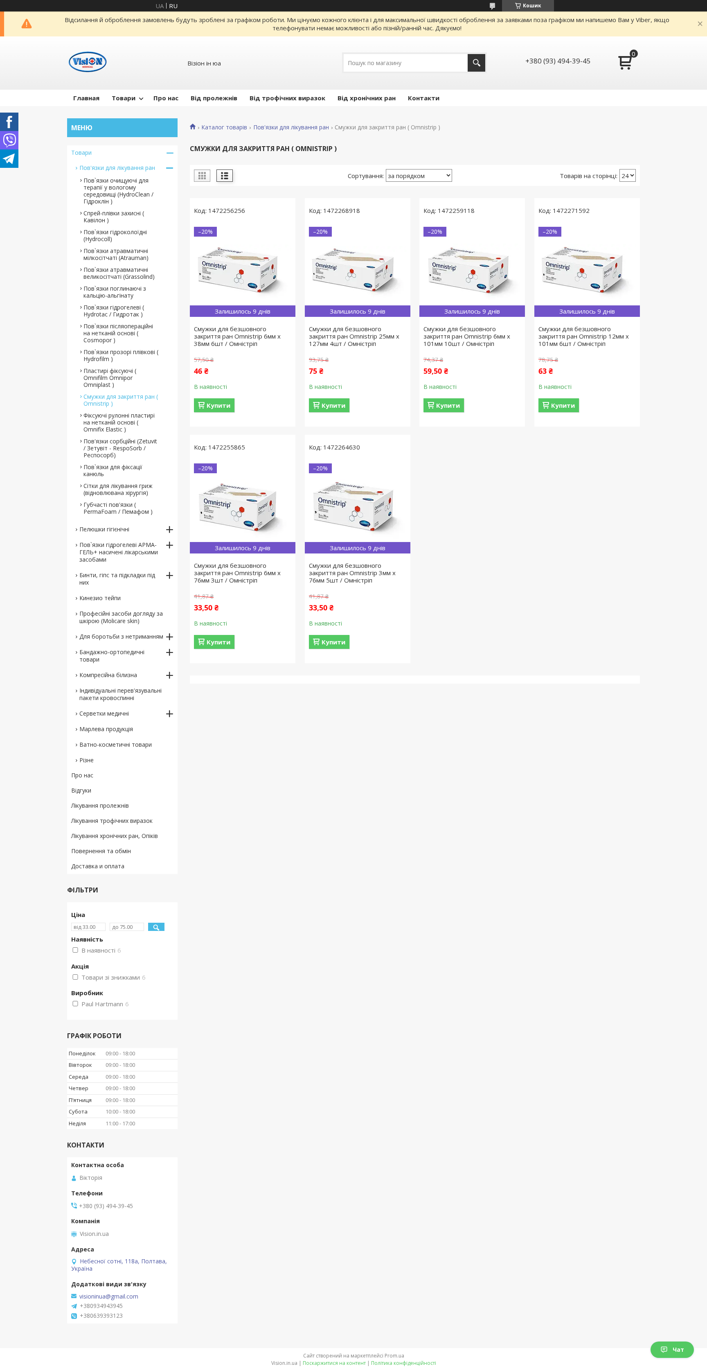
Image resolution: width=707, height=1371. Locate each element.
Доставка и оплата (97, 866)
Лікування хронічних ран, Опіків (114, 836)
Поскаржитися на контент (334, 1363)
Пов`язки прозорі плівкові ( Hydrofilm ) (120, 355)
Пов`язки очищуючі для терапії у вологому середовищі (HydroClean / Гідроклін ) (118, 190)
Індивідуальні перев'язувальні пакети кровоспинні (120, 694)
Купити (218, 405)
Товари (123, 98)
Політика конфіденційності (403, 1363)
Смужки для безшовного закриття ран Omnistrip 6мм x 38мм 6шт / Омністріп (237, 336)
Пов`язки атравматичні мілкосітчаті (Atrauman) (116, 254)
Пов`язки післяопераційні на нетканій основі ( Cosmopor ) (118, 333)
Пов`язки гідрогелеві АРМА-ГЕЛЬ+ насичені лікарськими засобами (118, 552)
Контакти (423, 98)
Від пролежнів (214, 98)
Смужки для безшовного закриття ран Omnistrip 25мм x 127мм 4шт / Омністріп (354, 336)
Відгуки (81, 790)
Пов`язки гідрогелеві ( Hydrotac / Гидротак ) (113, 310)
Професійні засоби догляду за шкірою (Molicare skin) (121, 617)
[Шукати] (476, 63)
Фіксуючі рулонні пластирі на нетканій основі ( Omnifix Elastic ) (119, 422)
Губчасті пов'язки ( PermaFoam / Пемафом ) (118, 508)
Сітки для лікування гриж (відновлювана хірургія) (118, 489)
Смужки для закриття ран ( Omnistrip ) (120, 400)
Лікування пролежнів (100, 805)
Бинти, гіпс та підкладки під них (117, 578)
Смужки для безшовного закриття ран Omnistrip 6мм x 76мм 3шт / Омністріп (237, 573)
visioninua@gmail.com (108, 1296)
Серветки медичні (104, 713)
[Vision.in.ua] (87, 63)
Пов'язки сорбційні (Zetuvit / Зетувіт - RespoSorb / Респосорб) (120, 448)
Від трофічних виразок (287, 98)
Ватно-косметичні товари (115, 744)
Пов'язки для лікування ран (291, 127)
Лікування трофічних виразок (112, 820)
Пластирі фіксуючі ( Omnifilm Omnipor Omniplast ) (109, 377)
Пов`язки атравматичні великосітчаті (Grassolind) (119, 273)
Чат (678, 1349)
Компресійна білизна (108, 675)
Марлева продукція (106, 729)
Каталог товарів (224, 127)
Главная (86, 98)
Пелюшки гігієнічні (104, 529)
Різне (86, 760)
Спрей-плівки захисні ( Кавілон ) (113, 216)
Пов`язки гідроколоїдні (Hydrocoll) (115, 235)
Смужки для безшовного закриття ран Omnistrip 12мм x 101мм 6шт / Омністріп (583, 336)
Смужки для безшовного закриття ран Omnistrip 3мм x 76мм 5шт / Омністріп (352, 573)
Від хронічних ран (367, 98)
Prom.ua (394, 1355)
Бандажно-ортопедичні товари (111, 655)
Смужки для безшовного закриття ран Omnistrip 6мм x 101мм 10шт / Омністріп (466, 336)
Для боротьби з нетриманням (121, 636)
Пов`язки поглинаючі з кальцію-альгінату (114, 292)
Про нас (165, 98)
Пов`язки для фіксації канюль (112, 470)
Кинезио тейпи (100, 598)
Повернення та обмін (101, 851)
